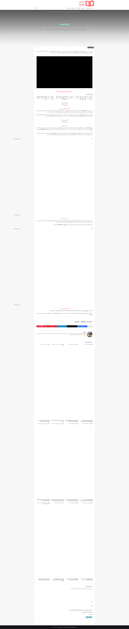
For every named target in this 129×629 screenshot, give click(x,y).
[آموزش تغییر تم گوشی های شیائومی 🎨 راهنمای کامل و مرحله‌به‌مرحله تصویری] (51, 98)
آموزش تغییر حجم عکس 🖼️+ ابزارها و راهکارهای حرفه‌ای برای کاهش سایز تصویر (86, 421)
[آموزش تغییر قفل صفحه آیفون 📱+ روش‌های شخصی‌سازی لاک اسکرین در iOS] (71, 382)
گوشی (62, 51)
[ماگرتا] (86, 3)
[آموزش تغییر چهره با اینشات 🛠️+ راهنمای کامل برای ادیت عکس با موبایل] (71, 540)
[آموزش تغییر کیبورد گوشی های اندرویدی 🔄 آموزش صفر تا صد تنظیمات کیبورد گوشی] (89, 98)
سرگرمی (83, 8)
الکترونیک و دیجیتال (71, 11)
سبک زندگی (88, 8)
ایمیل (91, 605)
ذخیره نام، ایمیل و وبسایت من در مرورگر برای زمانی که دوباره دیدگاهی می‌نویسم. (80, 610)
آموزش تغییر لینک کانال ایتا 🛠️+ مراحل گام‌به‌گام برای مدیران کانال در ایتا (43, 421)
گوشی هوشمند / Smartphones (86, 321)
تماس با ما (54, 627)
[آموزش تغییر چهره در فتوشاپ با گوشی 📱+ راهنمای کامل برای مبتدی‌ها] (43, 461)
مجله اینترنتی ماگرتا (59, 627)
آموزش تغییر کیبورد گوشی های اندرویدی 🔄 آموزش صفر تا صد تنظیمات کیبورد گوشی (80, 98)
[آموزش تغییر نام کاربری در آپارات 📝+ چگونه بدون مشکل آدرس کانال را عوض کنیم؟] (71, 461)
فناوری (74, 8)
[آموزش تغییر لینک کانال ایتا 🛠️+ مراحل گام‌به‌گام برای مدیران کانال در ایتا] (43, 382)
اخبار (92, 8)
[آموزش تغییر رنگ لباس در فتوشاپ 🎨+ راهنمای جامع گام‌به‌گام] (86, 540)
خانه (78, 11)
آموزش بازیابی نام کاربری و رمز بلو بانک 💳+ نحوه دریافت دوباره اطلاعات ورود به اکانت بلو (57, 500)
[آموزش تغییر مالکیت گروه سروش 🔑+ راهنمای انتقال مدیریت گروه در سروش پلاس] (86, 461)
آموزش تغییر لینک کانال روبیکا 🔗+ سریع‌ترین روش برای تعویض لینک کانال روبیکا (58, 579)
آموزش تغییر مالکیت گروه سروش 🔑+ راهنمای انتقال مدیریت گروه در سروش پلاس (86, 500)
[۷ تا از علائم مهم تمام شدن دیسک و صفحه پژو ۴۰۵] (57, 382)
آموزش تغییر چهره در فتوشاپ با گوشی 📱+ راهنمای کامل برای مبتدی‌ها (43, 500)
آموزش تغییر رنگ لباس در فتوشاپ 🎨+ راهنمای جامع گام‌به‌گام (86, 579)
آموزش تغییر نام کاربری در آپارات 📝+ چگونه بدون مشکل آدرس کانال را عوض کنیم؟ (72, 500)
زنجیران (84, 332)
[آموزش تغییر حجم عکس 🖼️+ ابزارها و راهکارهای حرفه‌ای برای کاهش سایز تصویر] (86, 382)
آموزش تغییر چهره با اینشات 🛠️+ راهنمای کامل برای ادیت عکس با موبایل (72, 579)
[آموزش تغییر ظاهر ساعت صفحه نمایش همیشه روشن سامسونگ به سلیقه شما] (43, 540)
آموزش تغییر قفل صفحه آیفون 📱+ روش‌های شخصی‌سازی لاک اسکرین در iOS (71, 421)
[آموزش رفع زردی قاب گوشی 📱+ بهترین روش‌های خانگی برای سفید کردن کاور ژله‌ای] (70, 98)
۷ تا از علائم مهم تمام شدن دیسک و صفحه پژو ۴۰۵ (57, 421)
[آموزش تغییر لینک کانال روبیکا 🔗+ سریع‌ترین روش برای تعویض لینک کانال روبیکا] (57, 540)
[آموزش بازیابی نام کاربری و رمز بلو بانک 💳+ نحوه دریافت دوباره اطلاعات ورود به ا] (57, 461)
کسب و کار (69, 8)
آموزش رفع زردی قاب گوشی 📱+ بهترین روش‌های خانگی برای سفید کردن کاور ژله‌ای (61, 98)
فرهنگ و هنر (78, 8)
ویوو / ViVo (77, 321)
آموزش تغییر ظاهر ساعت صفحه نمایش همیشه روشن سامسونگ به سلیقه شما (43, 579)
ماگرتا (56, 52)
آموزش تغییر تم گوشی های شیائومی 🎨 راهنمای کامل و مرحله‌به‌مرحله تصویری (42, 98)
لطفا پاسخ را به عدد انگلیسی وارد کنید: (87, 612)
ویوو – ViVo (88, 51)
